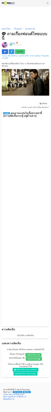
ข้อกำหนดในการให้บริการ (14, 397)
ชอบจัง (20, 52)
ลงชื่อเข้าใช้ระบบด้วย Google (26, 374)
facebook (18, 392)
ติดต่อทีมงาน (8, 399)
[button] (47, 3)
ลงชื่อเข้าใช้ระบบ (32, 355)
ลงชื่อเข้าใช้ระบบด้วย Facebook (26, 370)
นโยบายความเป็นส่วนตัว (14, 394)
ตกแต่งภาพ (30, 29)
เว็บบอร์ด (18, 29)
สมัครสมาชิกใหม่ (32, 359)
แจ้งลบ (44, 103)
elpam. (13, 43)
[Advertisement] (25, 222)
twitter (28, 392)
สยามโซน (6, 29)
